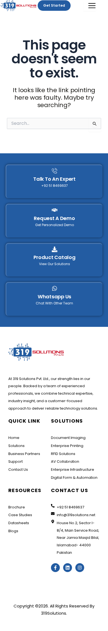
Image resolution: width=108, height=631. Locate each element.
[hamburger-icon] (89, 6)
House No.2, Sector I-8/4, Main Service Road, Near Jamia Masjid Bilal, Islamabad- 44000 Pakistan (78, 537)
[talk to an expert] (54, 171)
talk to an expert (54, 178)
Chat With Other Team (54, 303)
